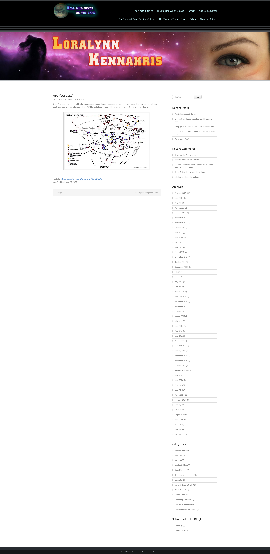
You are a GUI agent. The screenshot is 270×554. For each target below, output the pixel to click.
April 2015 (179, 336)
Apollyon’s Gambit (208, 11)
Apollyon (178, 455)
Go (197, 97)
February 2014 (180, 400)
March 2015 (179, 341)
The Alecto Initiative (143, 11)
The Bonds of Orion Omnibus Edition (137, 19)
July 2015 (178, 321)
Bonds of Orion (181, 465)
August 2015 (180, 316)
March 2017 (179, 252)
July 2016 (178, 272)
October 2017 (180, 228)
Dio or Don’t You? (182, 139)
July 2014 (178, 375)
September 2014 (181, 370)
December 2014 (181, 356)
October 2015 (180, 311)
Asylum (191, 11)
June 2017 (179, 237)
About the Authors (208, 19)
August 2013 (180, 415)
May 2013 (179, 424)
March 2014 (179, 395)
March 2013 (179, 434)
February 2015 (180, 346)
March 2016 (179, 292)
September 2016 (181, 267)
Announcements (181, 450)
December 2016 (181, 257)
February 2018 (180, 213)
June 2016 (179, 277)
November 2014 (181, 360)
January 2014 (180, 405)
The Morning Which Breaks (170, 11)
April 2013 (179, 429)
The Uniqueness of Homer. (185, 114)
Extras (192, 19)
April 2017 (179, 247)
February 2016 (180, 296)
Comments (181, 530)
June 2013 (179, 420)
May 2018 (179, 203)
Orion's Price (180, 495)
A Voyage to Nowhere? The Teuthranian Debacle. (194, 126)
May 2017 (179, 242)
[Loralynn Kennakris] (79, 11)
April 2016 (179, 287)
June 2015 (179, 326)
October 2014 (180, 365)
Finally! (59, 193)
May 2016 (179, 282)
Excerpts (178, 480)
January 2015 (180, 351)
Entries (180, 525)
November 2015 (181, 306)
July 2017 (178, 233)
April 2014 (179, 390)
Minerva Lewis (180, 490)
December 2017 (181, 218)
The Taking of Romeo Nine (172, 19)
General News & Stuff (183, 485)
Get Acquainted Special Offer (146, 193)
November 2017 (181, 223)
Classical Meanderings (184, 475)
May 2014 (179, 385)
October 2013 (180, 410)
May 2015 (179, 331)
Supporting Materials (70, 179)
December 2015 (181, 301)
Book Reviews (180, 470)
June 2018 (179, 198)
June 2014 (179, 380)
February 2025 (180, 193)
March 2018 (179, 208)
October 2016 (180, 262)
